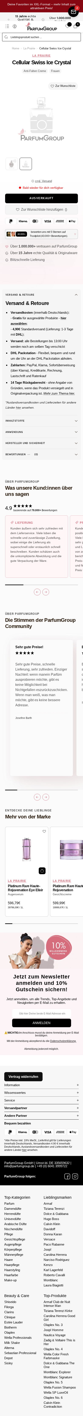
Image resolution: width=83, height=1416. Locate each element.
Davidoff (49, 1229)
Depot (8, 1358)
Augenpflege (12, 1244)
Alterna (9, 1348)
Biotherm (10, 1327)
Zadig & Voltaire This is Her (59, 1342)
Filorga (9, 1307)
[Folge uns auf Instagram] (75, 1176)
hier (24, 1150)
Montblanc (51, 1280)
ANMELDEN (41, 1023)
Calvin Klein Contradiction (53, 1404)
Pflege (8, 1234)
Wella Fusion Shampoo (60, 1387)
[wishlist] (67, 26)
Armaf (48, 1203)
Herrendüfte (12, 1214)
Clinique (9, 1317)
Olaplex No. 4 (53, 1349)
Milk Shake (12, 1342)
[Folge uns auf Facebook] (67, 1176)
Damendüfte (12, 1208)
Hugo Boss (51, 1219)
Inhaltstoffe (15, 420)
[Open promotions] (73, 11)
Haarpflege (11, 1265)
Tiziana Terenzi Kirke (58, 1311)
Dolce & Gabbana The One (59, 1365)
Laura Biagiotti (53, 1285)
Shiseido (10, 1302)
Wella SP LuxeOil (56, 1392)
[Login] (14, 26)
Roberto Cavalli (54, 1275)
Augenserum (15, 894)
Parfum (9, 1203)
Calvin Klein (52, 1224)
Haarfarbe (11, 1275)
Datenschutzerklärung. (63, 1041)
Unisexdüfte (12, 1219)
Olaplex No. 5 (53, 1382)
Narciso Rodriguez (57, 1260)
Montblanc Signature (58, 1377)
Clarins (9, 1312)
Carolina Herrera (55, 1254)
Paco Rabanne (54, 1244)
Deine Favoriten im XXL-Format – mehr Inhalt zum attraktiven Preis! (41, 6)
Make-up (10, 1280)
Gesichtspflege (14, 1239)
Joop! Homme (53, 1330)
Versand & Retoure (20, 294)
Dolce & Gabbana (56, 1214)
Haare (8, 1260)
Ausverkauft (41, 198)
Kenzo (48, 1265)
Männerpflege (13, 1254)
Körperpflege (13, 1249)
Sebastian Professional (20, 1353)
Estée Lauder (13, 1322)
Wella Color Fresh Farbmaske (56, 1356)
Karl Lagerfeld (53, 1270)
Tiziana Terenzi (54, 1208)
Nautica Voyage (55, 1335)
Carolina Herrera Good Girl (59, 1318)
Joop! (47, 1249)
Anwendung (14, 432)
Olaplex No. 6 (53, 1397)
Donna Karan (53, 1234)
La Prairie (29, 48)
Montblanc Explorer (57, 1372)
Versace (49, 1239)
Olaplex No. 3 (53, 1325)
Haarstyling (12, 1270)
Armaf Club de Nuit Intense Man (57, 1303)
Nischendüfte (13, 1229)
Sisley (8, 1363)
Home (15, 48)
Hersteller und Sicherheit (25, 443)
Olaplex (9, 1332)
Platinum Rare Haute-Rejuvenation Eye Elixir (25, 888)
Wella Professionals (18, 1337)
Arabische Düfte (15, 1224)
